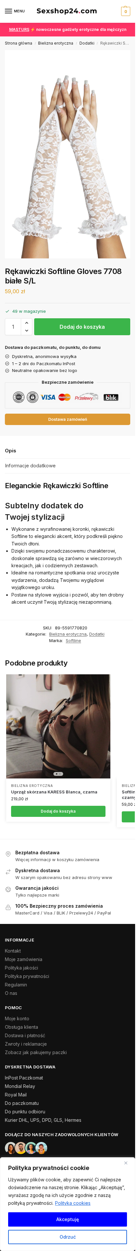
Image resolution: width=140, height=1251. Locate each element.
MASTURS (19, 29)
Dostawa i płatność (25, 1035)
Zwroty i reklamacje (26, 1044)
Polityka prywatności (27, 976)
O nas (11, 993)
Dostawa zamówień (67, 419)
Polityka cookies (73, 1203)
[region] (67, 1204)
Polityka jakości (21, 967)
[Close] (128, 1163)
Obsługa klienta (21, 1027)
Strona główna (18, 43)
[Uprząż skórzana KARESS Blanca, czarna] (58, 726)
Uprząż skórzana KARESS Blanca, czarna (54, 791)
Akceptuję (67, 1219)
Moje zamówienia (23, 959)
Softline (73, 640)
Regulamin (16, 984)
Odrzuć (68, 1237)
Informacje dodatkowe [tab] (30, 465)
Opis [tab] (10, 450)
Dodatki (86, 43)
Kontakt (13, 951)
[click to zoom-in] (70, 154)
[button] (124, 11)
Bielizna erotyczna (55, 43)
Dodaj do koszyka (82, 326)
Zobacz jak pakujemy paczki (36, 1052)
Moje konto (17, 1018)
